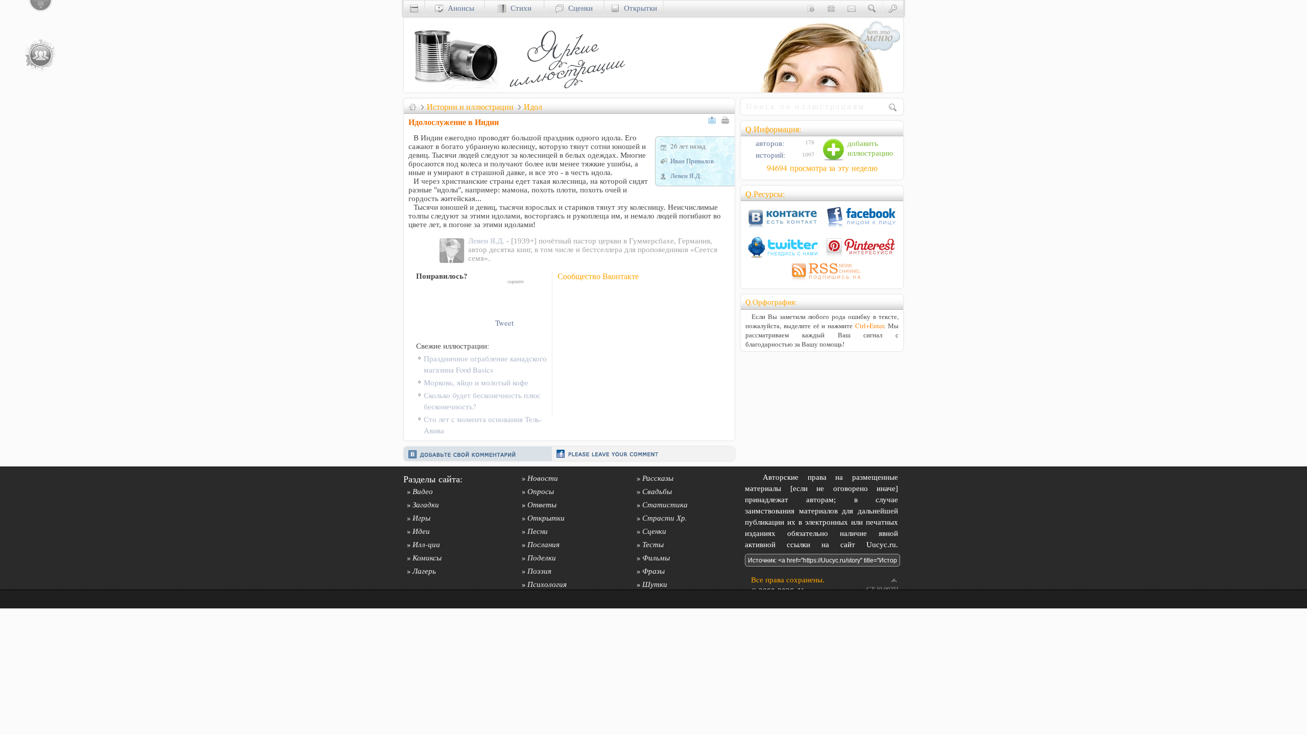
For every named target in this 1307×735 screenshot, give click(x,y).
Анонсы (458, 8)
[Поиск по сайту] (872, 8)
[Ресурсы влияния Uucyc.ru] (412, 106)
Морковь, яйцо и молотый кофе (476, 382)
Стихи (518, 8)
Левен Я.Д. (685, 175)
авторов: (769, 143)
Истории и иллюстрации (470, 106)
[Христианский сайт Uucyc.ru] (455, 89)
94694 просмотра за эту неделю (822, 168)
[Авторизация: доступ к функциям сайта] (893, 8)
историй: (769, 155)
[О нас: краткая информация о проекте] (811, 8)
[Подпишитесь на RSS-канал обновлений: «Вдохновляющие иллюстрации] (822, 281)
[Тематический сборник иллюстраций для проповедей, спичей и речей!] (570, 89)
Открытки (638, 8)
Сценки (578, 8)
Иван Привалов (692, 160)
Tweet (504, 323)
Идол (533, 106)
